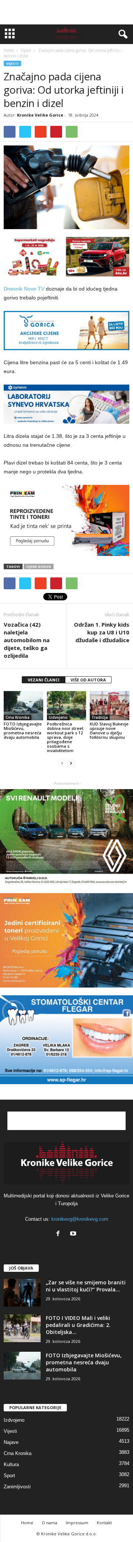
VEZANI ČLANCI (43, 680)
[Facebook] (59, 1234)
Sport (9, 1475)
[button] (121, 34)
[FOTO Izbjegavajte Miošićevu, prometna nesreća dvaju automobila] (23, 706)
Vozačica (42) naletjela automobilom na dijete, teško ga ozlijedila (27, 640)
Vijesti (12, 63)
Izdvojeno (58, 717)
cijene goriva (38, 566)
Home (9, 50)
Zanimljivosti (17, 1486)
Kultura (11, 1464)
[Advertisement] (66, 12)
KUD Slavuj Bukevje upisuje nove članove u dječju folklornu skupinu (109, 730)
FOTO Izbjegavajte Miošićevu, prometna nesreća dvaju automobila (23, 730)
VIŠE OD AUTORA (88, 680)
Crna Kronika (18, 717)
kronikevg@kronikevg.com (79, 1219)
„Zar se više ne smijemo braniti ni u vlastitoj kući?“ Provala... (86, 1286)
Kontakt (104, 1522)
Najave (11, 1442)
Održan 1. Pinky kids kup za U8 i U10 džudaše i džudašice (101, 632)
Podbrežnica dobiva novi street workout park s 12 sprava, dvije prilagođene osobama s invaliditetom (65, 737)
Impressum (77, 1522)
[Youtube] (74, 1234)
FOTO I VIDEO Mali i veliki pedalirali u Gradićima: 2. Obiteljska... (78, 1324)
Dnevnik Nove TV (24, 289)
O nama (49, 1522)
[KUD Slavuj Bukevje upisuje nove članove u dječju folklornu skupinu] (109, 706)
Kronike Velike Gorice (40, 115)
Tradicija (100, 717)
